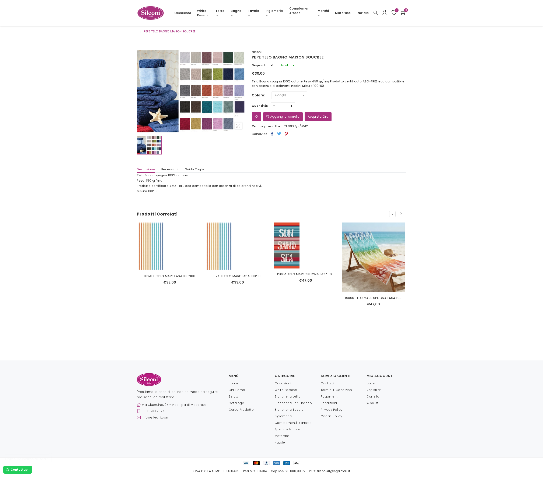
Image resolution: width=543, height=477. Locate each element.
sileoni (257, 52)
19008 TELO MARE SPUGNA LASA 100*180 (376, 274)
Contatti (327, 383)
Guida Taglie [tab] (194, 169)
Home (233, 383)
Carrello (373, 396)
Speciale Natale (287, 429)
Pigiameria (283, 416)
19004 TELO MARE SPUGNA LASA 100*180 (240, 274)
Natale (280, 442)
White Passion (203, 13)
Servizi (234, 396)
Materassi (343, 13)
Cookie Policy (331, 416)
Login (371, 383)
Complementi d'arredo (293, 423)
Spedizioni (329, 403)
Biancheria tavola (289, 409)
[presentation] (392, 214)
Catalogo (236, 403)
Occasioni (182, 13)
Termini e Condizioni (337, 390)
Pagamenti (330, 396)
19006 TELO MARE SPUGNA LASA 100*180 (308, 298)
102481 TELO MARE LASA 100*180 (173, 276)
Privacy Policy (332, 409)
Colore (258, 95)
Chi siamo (237, 390)
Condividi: (259, 134)
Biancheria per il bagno (293, 403)
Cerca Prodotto (241, 409)
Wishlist (372, 403)
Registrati (374, 390)
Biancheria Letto (288, 396)
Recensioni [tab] (169, 169)
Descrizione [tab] (146, 169)
